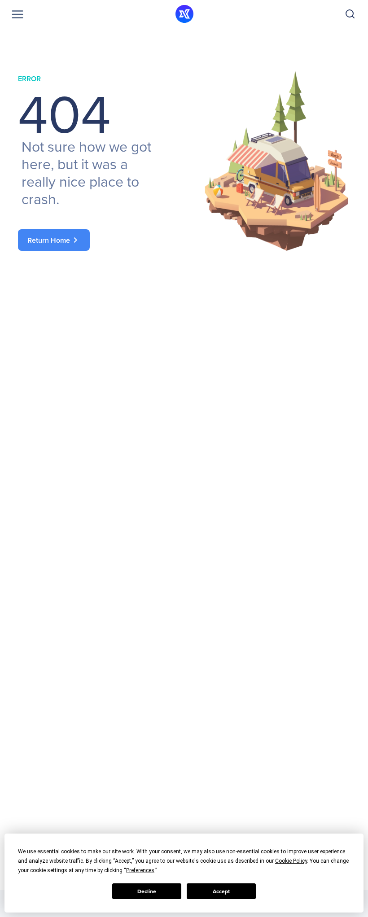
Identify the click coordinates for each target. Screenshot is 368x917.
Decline (146, 891)
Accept (221, 891)
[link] (92, 240)
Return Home (54, 240)
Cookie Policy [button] (291, 861)
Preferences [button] (140, 870)
